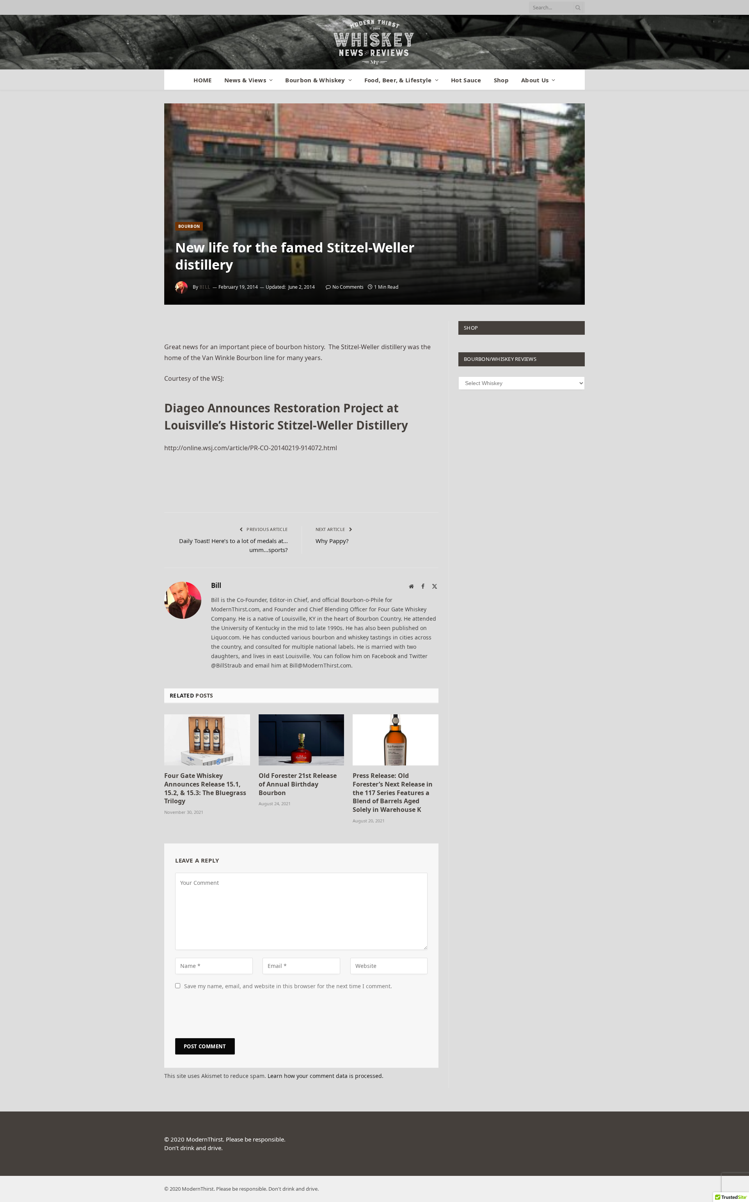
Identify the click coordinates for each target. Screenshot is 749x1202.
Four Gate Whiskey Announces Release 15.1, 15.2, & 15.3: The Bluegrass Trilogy (205, 788)
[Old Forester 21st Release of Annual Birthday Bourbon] (301, 739)
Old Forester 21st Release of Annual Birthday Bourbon (298, 784)
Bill (205, 287)
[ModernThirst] (374, 42)
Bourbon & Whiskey (315, 80)
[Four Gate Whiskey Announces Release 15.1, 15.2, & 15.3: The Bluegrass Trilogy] (207, 739)
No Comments (348, 287)
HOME (202, 80)
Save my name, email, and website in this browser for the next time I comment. (288, 986)
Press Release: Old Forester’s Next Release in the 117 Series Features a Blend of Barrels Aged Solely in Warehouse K (393, 793)
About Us (534, 80)
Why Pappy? (332, 541)
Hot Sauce (466, 80)
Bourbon (189, 226)
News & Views (245, 80)
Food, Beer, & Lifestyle (398, 80)
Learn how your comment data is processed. (325, 1075)
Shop (501, 80)
